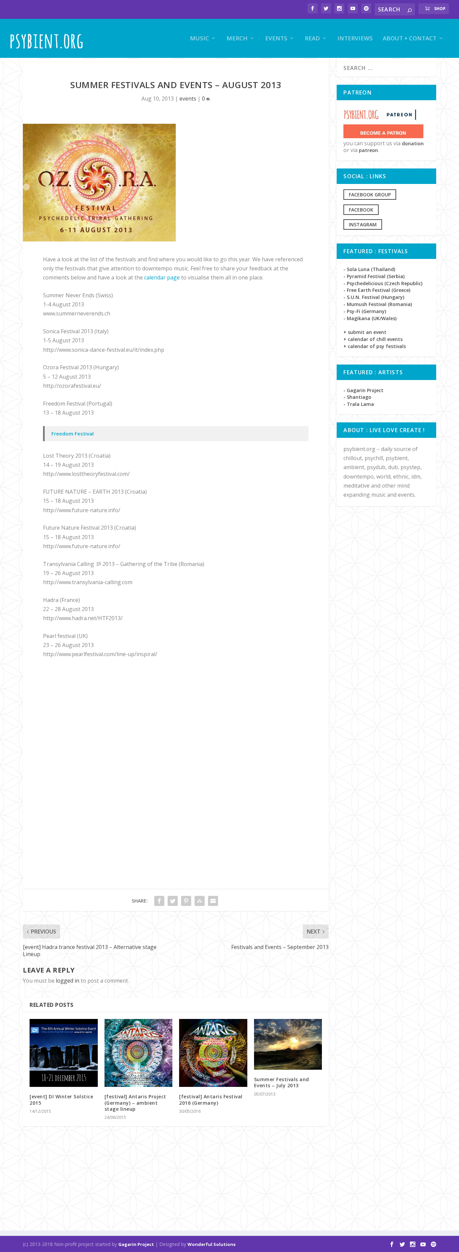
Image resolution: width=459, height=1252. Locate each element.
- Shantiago (357, 397)
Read (312, 39)
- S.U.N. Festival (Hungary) (373, 297)
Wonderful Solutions (211, 1244)
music (199, 39)
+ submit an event (364, 332)
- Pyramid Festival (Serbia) (374, 276)
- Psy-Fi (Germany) (364, 311)
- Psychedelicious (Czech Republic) (382, 283)
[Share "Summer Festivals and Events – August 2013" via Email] (213, 901)
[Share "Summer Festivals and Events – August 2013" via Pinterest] (186, 901)
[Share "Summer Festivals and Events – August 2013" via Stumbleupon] (199, 901)
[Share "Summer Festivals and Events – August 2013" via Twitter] (172, 901)
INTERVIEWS (355, 39)
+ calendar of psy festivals (374, 346)
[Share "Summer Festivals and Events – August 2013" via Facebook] (159, 901)
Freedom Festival (72, 433)
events (276, 39)
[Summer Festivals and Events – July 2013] (288, 1044)
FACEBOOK (361, 209)
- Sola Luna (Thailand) (369, 269)
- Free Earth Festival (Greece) (376, 290)
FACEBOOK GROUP (370, 194)
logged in (67, 980)
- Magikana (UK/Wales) (370, 318)
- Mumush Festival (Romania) (377, 304)
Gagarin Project (136, 1244)
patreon (368, 150)
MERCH (237, 39)
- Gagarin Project (363, 390)
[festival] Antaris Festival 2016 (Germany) (211, 1099)
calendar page (162, 277)
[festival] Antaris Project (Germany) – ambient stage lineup (135, 1102)
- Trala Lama (358, 404)
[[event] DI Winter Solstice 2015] (64, 1053)
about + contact (409, 39)
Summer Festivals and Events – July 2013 (281, 1082)
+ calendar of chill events (373, 339)
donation (413, 143)
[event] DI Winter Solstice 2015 (61, 1099)
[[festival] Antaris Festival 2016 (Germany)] (213, 1053)
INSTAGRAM (363, 224)
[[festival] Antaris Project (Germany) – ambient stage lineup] (139, 1053)
